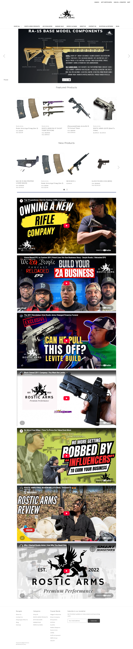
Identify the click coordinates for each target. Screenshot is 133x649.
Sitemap (18, 625)
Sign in (116, 2)
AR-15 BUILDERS (47, 26)
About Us (83, 26)
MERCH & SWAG (72, 26)
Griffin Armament (55, 635)
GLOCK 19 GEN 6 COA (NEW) (102, 181)
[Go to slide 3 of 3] (69, 80)
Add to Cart (79, 110)
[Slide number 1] (66, 56)
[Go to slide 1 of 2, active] (64, 189)
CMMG (52, 633)
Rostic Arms (54, 630)
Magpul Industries (55, 614)
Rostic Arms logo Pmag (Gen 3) (27, 128)
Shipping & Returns (106, 26)
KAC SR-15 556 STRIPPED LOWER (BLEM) (25, 182)
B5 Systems (53, 619)
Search (96, 2)
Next (129, 56)
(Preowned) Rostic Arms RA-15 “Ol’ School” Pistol (78, 127)
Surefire (52, 625)
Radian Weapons (55, 627)
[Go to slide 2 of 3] (66, 80)
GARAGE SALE (59, 26)
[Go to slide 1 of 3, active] (63, 80)
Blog (117, 26)
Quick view (26, 107)
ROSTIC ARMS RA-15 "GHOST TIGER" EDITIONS (52, 129)
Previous (4, 56)
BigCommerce (25, 642)
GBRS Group (53, 638)
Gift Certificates (106, 2)
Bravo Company (55, 617)
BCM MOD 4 (70, 181)
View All (52, 640)
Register (123, 2)
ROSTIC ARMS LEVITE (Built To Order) (104, 129)
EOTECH (52, 622)
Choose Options (28, 110)
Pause (6, 80)
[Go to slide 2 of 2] (67, 189)
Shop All (17, 26)
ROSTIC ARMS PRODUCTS (32, 26)
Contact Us (92, 26)
